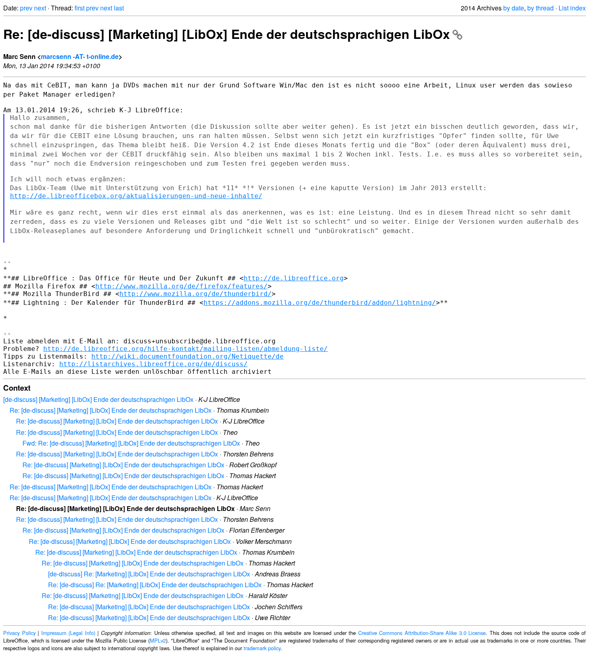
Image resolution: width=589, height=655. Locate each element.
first (80, 7)
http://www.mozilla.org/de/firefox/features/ (181, 286)
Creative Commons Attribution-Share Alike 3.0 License (422, 633)
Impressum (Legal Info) (68, 633)
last (119, 7)
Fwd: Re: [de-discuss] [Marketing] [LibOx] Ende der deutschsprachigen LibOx (131, 443)
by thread (540, 7)
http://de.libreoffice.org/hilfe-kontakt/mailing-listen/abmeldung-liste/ (185, 349)
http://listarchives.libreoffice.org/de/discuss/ (153, 364)
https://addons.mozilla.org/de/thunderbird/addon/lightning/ (320, 302)
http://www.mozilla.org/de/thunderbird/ (195, 294)
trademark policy (262, 648)
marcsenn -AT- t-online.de (80, 56)
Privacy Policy (19, 633)
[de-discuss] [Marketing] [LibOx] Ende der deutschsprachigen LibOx (98, 399)
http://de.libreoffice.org (294, 278)
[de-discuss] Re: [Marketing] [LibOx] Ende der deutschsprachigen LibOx (149, 573)
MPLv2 (158, 640)
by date (513, 7)
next (40, 7)
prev (26, 7)
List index (572, 7)
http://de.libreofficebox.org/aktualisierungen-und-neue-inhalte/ (136, 196)
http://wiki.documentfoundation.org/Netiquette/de (187, 356)
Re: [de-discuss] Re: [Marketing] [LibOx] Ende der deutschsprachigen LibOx (155, 584)
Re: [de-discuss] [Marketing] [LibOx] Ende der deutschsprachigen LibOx (226, 33)
